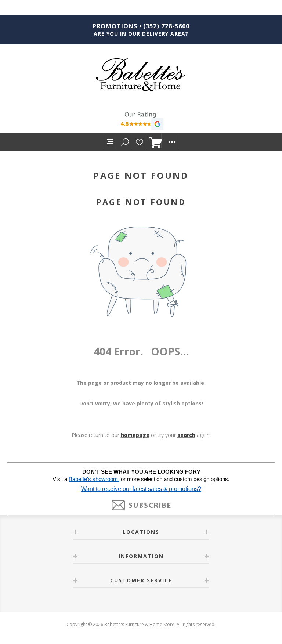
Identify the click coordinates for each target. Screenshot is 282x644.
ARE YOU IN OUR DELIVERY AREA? (141, 33)
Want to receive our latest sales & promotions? (141, 489)
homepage (135, 434)
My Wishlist (139, 142)
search (186, 434)
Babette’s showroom (94, 479)
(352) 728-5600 (166, 26)
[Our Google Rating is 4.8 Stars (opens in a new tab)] (141, 122)
